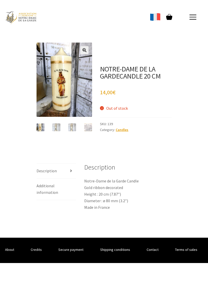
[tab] (56, 171)
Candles (122, 129)
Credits (36, 249)
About (9, 249)
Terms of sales (186, 249)
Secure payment (70, 249)
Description (47, 170)
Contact (153, 249)
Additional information (47, 189)
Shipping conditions (115, 249)
